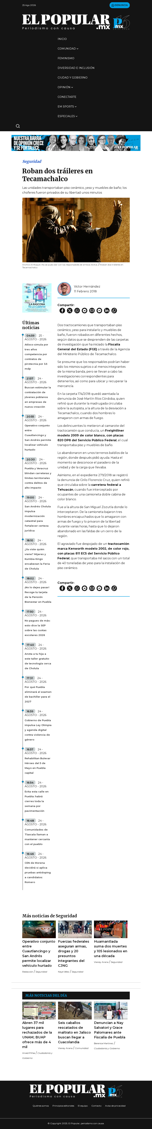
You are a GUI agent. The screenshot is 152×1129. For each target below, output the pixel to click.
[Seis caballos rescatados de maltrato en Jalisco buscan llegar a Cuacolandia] (75, 1010)
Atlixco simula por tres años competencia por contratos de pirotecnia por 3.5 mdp (36, 356)
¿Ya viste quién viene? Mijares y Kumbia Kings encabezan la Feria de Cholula (37, 559)
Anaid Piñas (28, 1053)
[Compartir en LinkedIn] (107, 311)
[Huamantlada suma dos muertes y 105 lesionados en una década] (111, 929)
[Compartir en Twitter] (70, 311)
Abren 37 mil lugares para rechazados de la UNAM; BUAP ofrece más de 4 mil (37, 1035)
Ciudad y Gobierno (72, 77)
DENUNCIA (121, 5)
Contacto (96, 1105)
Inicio (62, 39)
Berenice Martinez (103, 1043)
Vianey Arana (101, 962)
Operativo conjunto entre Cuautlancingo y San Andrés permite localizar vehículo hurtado (38, 437)
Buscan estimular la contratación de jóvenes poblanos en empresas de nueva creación (38, 397)
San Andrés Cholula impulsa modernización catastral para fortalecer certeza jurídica (38, 518)
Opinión (64, 87)
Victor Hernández (87, 286)
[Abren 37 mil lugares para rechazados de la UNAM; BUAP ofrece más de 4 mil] (39, 1010)
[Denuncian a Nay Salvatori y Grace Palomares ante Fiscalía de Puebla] (111, 1010)
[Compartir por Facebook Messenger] (99, 311)
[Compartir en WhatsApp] (77, 311)
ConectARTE (67, 97)
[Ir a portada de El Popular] (76, 22)
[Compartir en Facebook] (62, 311)
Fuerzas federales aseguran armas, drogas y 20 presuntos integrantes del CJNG (73, 953)
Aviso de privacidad (115, 1105)
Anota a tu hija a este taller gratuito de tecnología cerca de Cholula (38, 661)
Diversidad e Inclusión (76, 68)
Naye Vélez (63, 971)
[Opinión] (76, 142)
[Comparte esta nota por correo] (92, 311)
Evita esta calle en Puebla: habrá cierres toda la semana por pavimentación (37, 801)
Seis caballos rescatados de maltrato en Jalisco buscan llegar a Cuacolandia (74, 1032)
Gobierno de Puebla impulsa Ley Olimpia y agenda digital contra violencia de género (38, 730)
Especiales (66, 116)
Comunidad (67, 48)
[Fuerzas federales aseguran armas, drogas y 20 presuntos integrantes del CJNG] (75, 929)
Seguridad (31, 161)
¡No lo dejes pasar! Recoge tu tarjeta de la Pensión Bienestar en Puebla (38, 594)
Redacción (27, 971)
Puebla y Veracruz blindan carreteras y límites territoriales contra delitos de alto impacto (38, 478)
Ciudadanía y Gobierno (107, 1048)
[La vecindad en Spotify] (37, 297)
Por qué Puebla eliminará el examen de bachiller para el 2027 (38, 694)
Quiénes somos (41, 1105)
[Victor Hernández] (64, 289)
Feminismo (66, 58)
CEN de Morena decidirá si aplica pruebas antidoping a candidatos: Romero (38, 872)
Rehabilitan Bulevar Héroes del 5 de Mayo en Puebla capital (37, 765)
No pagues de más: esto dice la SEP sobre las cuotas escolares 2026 (37, 628)
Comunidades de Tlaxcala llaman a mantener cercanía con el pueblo (37, 837)
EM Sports (66, 106)
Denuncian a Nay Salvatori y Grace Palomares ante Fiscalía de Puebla (109, 1030)
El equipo (83, 1105)
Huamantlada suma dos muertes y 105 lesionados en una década (110, 948)
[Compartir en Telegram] (84, 311)
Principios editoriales (63, 1105)
